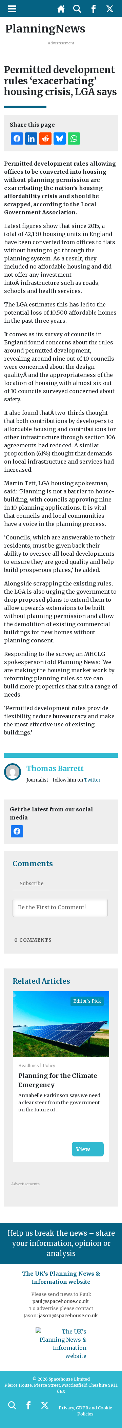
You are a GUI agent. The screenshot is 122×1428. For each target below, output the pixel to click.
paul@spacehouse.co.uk (61, 1301)
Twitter (92, 780)
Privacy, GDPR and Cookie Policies (85, 1410)
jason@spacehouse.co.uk (69, 1316)
